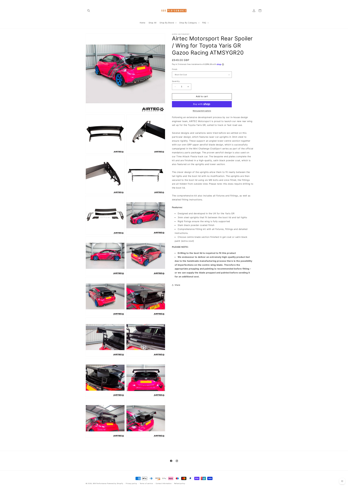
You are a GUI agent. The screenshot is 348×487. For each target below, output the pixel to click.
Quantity (176, 81)
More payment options (202, 111)
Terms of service (146, 483)
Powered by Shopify (115, 483)
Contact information (164, 483)
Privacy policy (131, 483)
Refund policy (179, 483)
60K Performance (100, 483)
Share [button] (177, 285)
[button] (89, 11)
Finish (174, 69)
